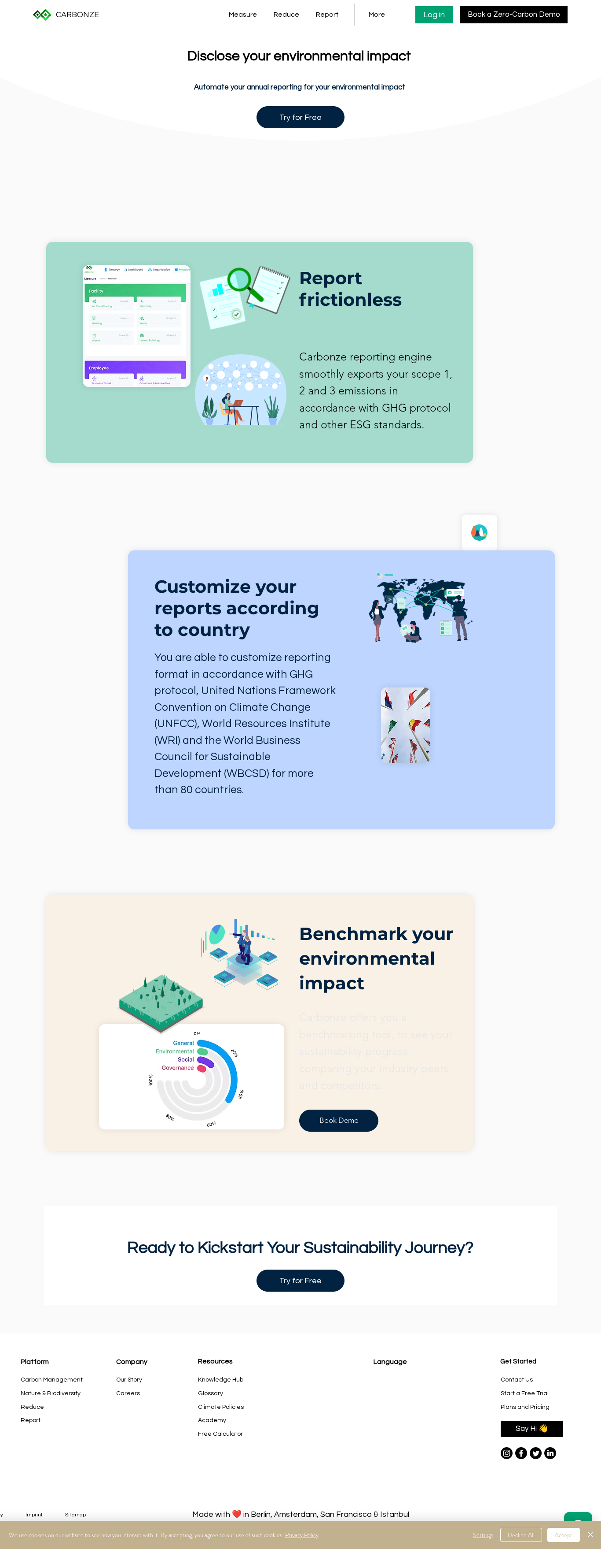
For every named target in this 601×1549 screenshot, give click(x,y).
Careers (128, 1393)
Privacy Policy (302, 1534)
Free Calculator (220, 1434)
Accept (563, 1534)
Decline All (521, 1534)
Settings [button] (483, 1534)
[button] (244, 15)
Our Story (129, 1380)
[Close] (590, 1535)
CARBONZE (77, 15)
